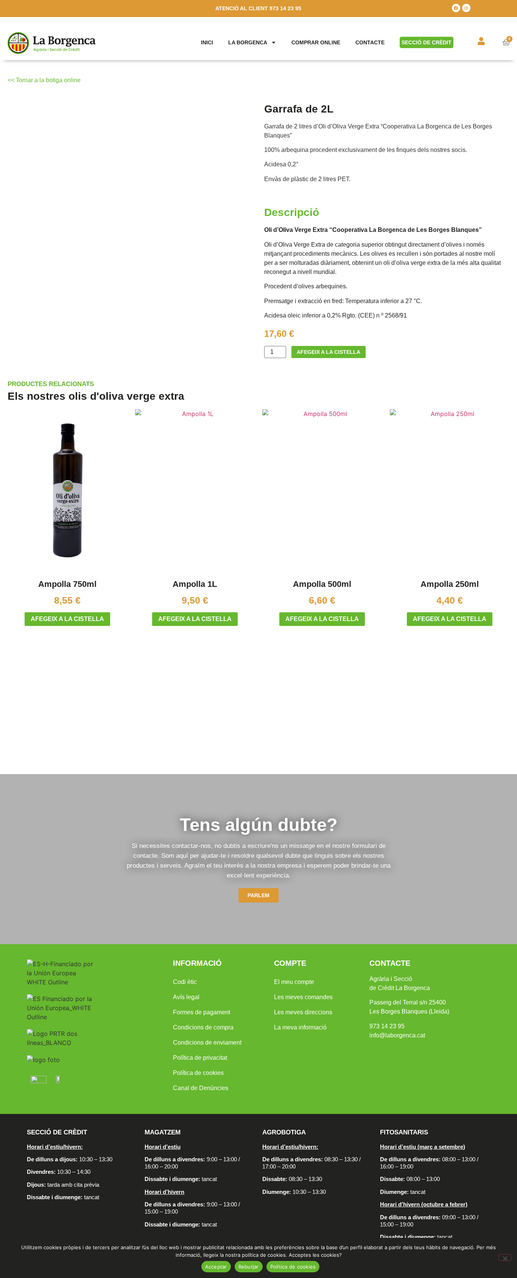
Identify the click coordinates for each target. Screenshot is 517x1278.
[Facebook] (456, 8)
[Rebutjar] (504, 1257)
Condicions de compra (203, 1027)
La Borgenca (247, 42)
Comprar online (315, 42)
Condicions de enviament (207, 1042)
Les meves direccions (303, 1012)
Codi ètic (185, 982)
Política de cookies (198, 1073)
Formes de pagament (201, 1012)
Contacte (370, 42)
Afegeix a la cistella (328, 352)
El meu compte (294, 982)
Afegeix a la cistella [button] (67, 619)
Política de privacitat (200, 1057)
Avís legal (186, 997)
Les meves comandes (303, 997)
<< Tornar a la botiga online (44, 80)
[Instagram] (466, 8)
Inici (207, 42)
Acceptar (216, 1267)
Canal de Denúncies (200, 1088)
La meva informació (300, 1027)
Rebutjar (248, 1267)
